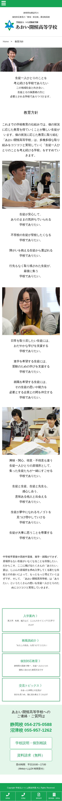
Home (6, 41)
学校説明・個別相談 (31, 743)
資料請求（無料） (31, 755)
